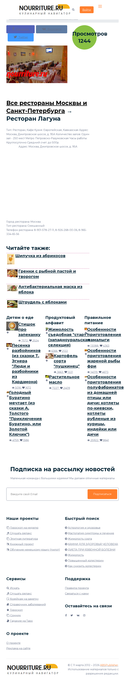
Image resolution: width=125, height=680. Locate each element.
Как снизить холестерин (84, 566)
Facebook (22, 29)
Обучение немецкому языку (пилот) (34, 549)
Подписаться (102, 494)
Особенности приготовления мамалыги (104, 334)
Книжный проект (21, 544)
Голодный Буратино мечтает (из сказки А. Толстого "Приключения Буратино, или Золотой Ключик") (25, 413)
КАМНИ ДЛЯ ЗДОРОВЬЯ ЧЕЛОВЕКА (93, 544)
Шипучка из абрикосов (40, 255)
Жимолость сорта (80, 538)
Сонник (15, 615)
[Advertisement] (65, 90)
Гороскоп (16, 610)
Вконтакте (54, 29)
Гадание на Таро (21, 620)
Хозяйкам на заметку (24, 598)
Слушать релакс (20, 533)
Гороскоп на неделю (24, 527)
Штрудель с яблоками (42, 302)
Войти (86, 9)
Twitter (22, 37)
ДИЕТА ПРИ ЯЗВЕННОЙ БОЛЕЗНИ (91, 549)
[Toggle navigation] (100, 6)
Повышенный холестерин (86, 560)
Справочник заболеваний (27, 604)
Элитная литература (24, 538)
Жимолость (76, 555)
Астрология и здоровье (84, 527)
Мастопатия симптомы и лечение (91, 533)
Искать (14, 588)
